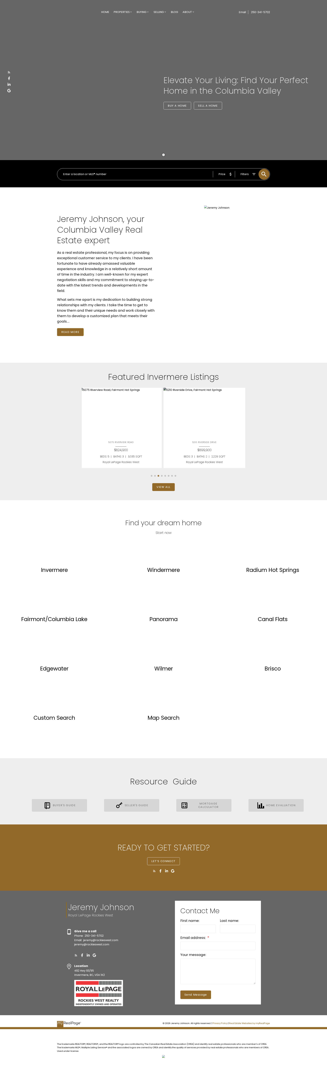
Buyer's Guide (64, 805)
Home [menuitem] (105, 12)
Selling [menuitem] (159, 12)
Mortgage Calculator (208, 805)
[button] (9, 72)
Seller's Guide (136, 805)
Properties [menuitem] (122, 12)
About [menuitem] (187, 12)
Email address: (193, 937)
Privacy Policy (220, 1023)
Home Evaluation (280, 805)
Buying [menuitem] (141, 12)
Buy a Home (177, 105)
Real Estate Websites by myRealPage (249, 1023)
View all (163, 487)
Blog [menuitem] (174, 12)
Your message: (193, 954)
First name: (189, 920)
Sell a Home (208, 105)
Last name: (229, 920)
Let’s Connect (163, 861)
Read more (70, 332)
